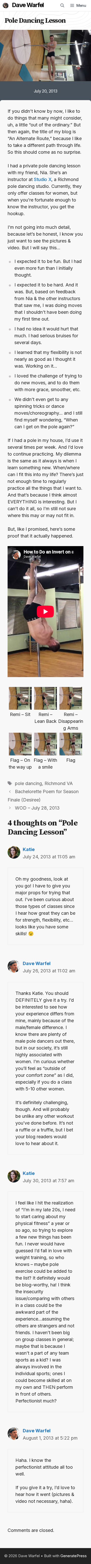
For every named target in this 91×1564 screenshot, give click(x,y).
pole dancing (28, 783)
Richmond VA (58, 783)
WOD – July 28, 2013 (37, 808)
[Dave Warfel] (6, 5)
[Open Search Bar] (62, 5)
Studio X (42, 179)
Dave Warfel (27, 5)
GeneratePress (73, 1555)
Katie (29, 849)
